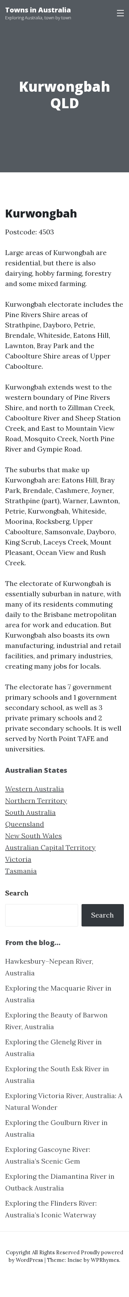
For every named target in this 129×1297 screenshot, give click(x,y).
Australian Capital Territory (50, 847)
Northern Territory (36, 800)
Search (17, 893)
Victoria (18, 859)
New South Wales (33, 835)
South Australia (30, 812)
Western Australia (34, 788)
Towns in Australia (38, 9)
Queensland (24, 824)
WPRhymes (105, 1260)
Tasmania (21, 871)
